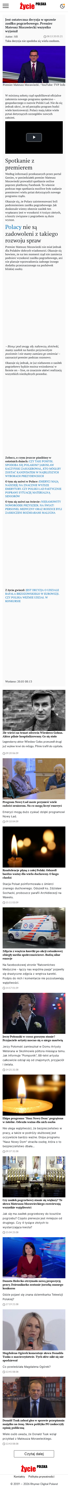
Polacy (13, 227)
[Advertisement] (34, 307)
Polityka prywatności (41, 1476)
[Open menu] (6, 6)
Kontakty (19, 1476)
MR (16, 36)
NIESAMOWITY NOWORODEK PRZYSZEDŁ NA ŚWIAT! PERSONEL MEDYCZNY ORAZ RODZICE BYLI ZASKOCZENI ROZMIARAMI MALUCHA (33, 507)
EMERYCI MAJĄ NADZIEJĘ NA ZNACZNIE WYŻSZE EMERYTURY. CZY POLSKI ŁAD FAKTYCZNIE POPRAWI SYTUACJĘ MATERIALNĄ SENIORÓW (33, 488)
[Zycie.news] (32, 6)
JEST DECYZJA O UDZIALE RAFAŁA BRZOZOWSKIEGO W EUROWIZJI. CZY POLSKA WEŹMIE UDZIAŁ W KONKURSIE (32, 595)
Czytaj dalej (34, 1454)
